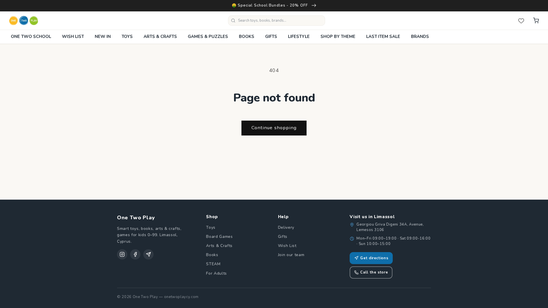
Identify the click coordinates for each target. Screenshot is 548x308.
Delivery (286, 227)
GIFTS (271, 36)
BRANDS (420, 36)
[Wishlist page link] (521, 20)
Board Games (219, 236)
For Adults (216, 273)
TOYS (127, 36)
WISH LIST (73, 36)
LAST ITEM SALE (383, 36)
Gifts (282, 236)
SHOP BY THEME (338, 36)
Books (212, 255)
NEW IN (103, 36)
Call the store (374, 272)
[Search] (233, 21)
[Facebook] (135, 254)
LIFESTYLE (299, 36)
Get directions (374, 258)
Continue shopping (274, 127)
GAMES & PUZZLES (208, 36)
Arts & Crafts (219, 245)
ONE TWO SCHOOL (31, 36)
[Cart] (536, 20)
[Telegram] (148, 254)
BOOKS (246, 36)
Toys (210, 227)
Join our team (291, 255)
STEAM (213, 264)
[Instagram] (122, 254)
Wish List (287, 245)
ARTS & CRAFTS (160, 36)
